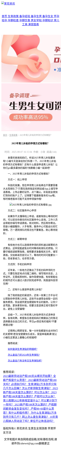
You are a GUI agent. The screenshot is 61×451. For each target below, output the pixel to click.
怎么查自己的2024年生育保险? (24, 355)
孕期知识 (48, 20)
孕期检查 (13, 20)
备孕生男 (36, 16)
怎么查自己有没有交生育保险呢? (25, 360)
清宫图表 (33, 24)
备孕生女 (48, 16)
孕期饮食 (25, 20)
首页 (5, 16)
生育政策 (13, 16)
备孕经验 (25, 16)
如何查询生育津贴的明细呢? (22, 349)
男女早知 (36, 20)
